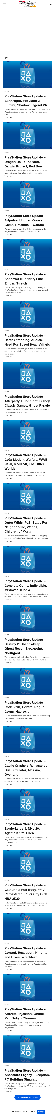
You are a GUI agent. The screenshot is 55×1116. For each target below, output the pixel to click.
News (7, 91)
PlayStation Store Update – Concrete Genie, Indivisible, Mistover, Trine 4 (26, 585)
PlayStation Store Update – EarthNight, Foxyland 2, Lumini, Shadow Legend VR (26, 100)
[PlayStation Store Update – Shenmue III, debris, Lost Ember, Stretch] (27, 252)
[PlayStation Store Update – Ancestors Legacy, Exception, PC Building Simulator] (27, 1048)
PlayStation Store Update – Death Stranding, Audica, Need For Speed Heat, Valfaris (27, 340)
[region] (27, 30)
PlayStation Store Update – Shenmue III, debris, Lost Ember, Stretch (25, 279)
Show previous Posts (29, 1097)
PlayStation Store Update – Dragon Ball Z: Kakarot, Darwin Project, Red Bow (25, 162)
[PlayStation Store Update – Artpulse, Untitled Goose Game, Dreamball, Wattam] (27, 194)
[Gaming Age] (27, 4)
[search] (50, 4)
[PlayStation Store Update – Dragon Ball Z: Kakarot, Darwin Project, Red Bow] (27, 135)
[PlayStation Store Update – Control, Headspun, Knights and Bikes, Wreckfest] (27, 926)
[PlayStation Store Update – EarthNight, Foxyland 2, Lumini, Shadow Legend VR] (27, 74)
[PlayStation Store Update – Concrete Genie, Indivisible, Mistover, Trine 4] (27, 559)
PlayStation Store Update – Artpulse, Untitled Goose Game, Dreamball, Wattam (25, 220)
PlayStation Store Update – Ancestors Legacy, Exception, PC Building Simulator (27, 1075)
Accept (41, 1112)
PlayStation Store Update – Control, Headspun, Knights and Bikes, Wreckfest (26, 952)
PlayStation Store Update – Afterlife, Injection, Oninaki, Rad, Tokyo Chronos (25, 1013)
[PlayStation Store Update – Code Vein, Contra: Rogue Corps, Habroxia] (27, 681)
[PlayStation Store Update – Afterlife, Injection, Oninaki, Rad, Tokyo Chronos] (27, 987)
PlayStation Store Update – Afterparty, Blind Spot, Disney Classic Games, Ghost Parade (27, 401)
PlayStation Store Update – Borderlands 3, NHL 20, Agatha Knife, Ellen (25, 828)
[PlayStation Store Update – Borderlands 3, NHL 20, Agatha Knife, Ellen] (27, 802)
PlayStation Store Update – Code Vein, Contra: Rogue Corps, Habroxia (25, 707)
